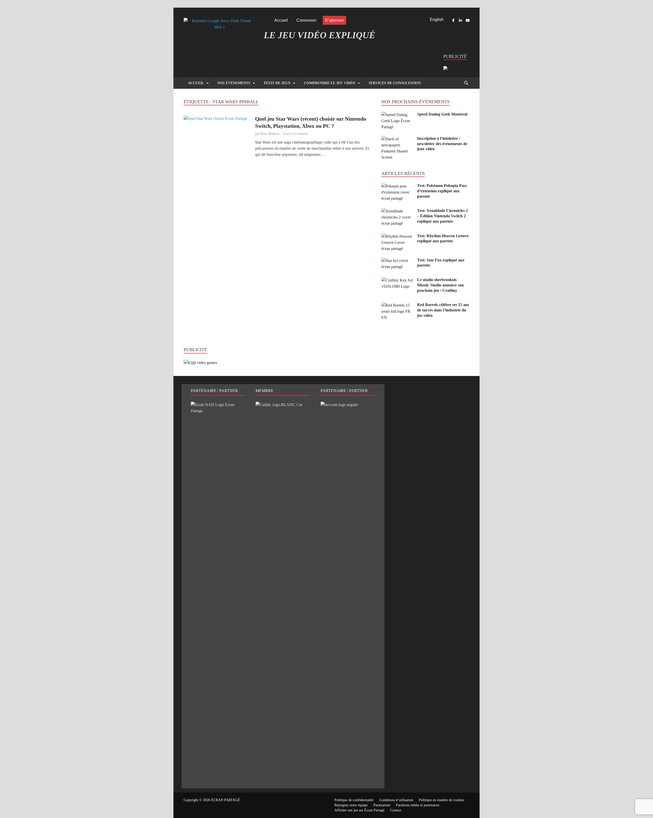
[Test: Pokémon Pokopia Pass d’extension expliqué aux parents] (397, 186)
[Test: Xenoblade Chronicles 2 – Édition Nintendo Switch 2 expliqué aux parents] (397, 211)
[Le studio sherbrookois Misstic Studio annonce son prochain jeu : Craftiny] (397, 280)
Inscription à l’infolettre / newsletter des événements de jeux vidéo (442, 143)
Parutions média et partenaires (417, 805)
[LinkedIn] (460, 20)
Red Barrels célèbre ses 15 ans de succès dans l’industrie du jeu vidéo (443, 310)
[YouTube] (467, 20)
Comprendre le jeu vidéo (329, 83)
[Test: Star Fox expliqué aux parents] (397, 260)
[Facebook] (453, 20)
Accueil (281, 20)
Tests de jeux (277, 83)
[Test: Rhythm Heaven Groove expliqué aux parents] (397, 236)
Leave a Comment (295, 133)
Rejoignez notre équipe (351, 805)
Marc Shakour (270, 133)
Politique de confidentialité (353, 800)
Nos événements (233, 83)
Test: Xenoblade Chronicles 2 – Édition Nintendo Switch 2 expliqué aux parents (442, 215)
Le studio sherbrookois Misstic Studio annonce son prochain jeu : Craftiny (440, 285)
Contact (395, 810)
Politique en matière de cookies (441, 800)
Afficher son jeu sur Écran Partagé (359, 810)
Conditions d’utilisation (396, 800)
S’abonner (334, 20)
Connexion (306, 20)
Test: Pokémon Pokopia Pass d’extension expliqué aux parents (442, 190)
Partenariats (381, 805)
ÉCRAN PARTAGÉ (225, 800)
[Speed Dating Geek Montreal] (397, 114)
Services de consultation (395, 83)
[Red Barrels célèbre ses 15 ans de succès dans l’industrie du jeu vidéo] (397, 305)
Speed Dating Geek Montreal (442, 114)
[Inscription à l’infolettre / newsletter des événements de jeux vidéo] (397, 139)
